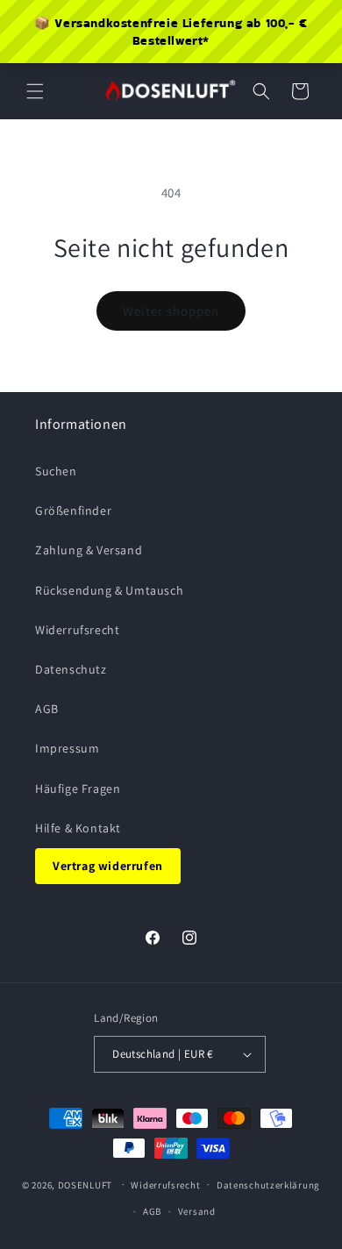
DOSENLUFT (85, 1184)
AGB (47, 709)
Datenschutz (71, 669)
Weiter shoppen (171, 311)
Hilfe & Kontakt (78, 828)
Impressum (67, 748)
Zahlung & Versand (88, 550)
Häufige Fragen (77, 788)
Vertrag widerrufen (108, 866)
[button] (35, 91)
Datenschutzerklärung (268, 1185)
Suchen (56, 471)
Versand (197, 1211)
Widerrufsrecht (77, 630)
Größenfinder (73, 510)
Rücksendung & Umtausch (109, 590)
